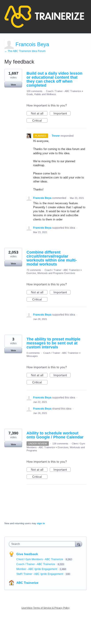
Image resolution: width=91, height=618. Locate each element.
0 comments (33, 353)
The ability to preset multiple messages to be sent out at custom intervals (53, 343)
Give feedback (27, 554)
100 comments (34, 91)
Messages (32, 356)
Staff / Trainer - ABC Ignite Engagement (40, 574)
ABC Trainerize (27, 582)
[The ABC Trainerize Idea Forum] (44, 17)
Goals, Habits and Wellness (41, 94)
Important (62, 114)
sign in (41, 523)
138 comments (60, 443)
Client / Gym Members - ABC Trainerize (40, 559)
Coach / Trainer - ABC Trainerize (63, 91)
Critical (39, 121)
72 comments (34, 270)
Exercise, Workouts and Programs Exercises (51, 273)
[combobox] (43, 544)
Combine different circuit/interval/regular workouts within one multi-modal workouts (52, 258)
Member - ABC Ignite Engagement (37, 569)
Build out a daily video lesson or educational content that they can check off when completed (54, 79)
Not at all (39, 114)
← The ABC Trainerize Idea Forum (25, 51)
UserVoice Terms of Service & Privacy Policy (45, 607)
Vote (13, 84)
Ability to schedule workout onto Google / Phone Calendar (55, 435)
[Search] (78, 544)
